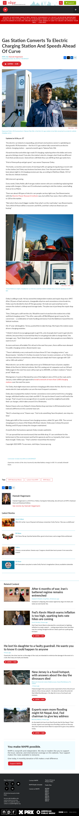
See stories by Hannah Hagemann (26, 506)
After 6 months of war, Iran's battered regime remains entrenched (50, 592)
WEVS (47, 801)
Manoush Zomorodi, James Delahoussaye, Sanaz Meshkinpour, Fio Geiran (51, 682)
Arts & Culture (19, 519)
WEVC (47, 790)
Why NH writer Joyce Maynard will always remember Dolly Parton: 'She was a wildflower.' (45, 522)
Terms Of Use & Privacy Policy (50, 780)
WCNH (47, 788)
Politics (17, 547)
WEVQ (47, 799)
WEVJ (47, 794)
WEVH (47, 793)
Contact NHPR (33, 780)
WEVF (47, 791)
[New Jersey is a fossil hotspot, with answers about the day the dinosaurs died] (17, 677)
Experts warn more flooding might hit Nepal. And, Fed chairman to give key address (50, 712)
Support (71, 3)
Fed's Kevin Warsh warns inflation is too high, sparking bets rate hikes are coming (53, 615)
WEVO (47, 798)
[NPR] (9, 812)
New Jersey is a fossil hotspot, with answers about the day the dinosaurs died (52, 675)
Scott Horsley (36, 622)
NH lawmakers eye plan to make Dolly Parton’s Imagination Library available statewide (44, 564)
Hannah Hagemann (16, 57)
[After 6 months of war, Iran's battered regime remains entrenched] (17, 594)
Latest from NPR (32, 480)
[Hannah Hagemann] (6, 499)
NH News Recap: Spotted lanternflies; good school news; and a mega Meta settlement (43, 536)
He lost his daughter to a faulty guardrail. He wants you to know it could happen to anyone (39, 647)
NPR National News (15, 480)
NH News (18, 533)
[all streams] (76, 9)
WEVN (47, 796)
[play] (5, 10)
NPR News (46, 480)
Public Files (48, 785)
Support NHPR (15, 763)
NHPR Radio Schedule (35, 784)
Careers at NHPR (34, 789)
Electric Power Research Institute (25, 196)
